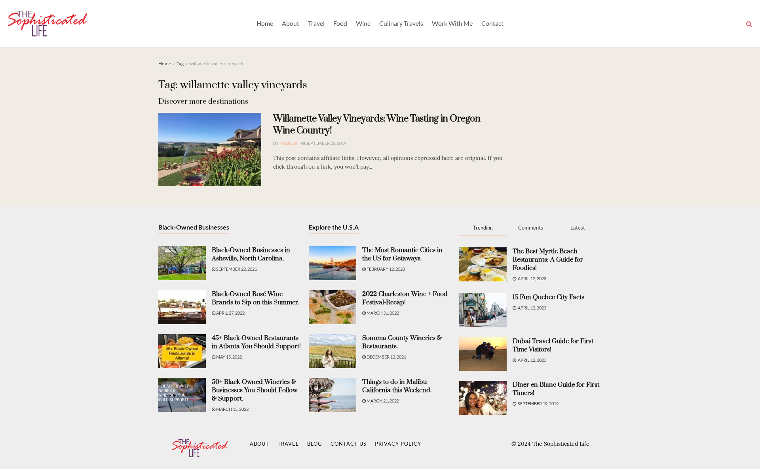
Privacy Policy (398, 444)
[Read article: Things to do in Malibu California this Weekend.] (332, 395)
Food (340, 23)
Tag (180, 63)
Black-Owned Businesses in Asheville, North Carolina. (251, 254)
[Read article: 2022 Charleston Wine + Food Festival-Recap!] (332, 307)
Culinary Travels (401, 23)
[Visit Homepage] (47, 23)
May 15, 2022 (228, 356)
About (290, 23)
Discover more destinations (203, 101)
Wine (363, 23)
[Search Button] (749, 23)
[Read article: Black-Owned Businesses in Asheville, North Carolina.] (182, 263)
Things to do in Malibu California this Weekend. (396, 386)
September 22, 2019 (325, 143)
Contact (492, 23)
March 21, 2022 (382, 400)
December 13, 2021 (386, 356)
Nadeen (288, 143)
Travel (316, 23)
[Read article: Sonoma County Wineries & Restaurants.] (332, 351)
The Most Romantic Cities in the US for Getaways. (402, 254)
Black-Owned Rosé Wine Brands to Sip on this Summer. (255, 298)
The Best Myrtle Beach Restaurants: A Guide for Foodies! (548, 259)
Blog (314, 444)
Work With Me (452, 23)
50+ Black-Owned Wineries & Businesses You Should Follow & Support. (254, 390)
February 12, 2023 (385, 269)
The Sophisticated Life (560, 443)
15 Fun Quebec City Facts (548, 297)
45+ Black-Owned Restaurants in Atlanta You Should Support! (256, 342)
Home (264, 23)
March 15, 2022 (232, 409)
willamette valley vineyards (216, 63)
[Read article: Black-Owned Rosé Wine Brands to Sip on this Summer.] (182, 307)
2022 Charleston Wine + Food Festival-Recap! (405, 298)
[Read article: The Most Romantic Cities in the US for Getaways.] (332, 263)
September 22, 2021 (236, 269)
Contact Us (349, 444)
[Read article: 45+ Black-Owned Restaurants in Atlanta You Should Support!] (182, 351)
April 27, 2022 (230, 312)
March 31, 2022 (382, 312)
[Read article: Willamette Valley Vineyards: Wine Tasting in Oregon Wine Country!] (209, 149)
